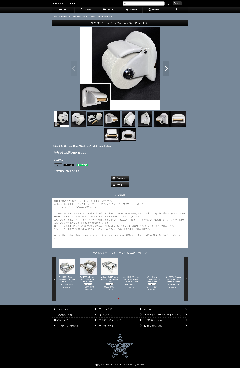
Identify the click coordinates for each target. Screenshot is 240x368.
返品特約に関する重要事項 (67, 171)
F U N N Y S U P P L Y (65, 3)
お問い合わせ (73, 152)
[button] (176, 10)
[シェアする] (58, 164)
